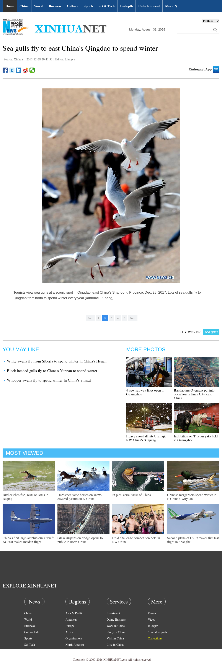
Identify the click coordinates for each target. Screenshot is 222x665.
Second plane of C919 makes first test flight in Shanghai (193, 540)
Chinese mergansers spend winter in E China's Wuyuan (191, 496)
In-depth (126, 5)
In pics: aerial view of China (131, 494)
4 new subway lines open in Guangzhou (145, 392)
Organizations (73, 638)
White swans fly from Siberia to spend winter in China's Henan (56, 361)
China (24, 5)
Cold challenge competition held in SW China (136, 540)
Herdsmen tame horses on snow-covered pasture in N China (79, 496)
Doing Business (116, 619)
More (171, 5)
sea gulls (211, 332)
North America (74, 644)
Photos (152, 613)
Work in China (116, 626)
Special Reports (157, 632)
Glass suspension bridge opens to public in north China (80, 540)
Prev (90, 318)
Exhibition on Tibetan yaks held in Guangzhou (196, 438)
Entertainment (149, 5)
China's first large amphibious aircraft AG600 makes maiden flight (28, 540)
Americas (71, 619)
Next (132, 318)
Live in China (115, 644)
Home (9, 5)
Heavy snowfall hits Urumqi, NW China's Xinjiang (146, 438)
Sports (88, 5)
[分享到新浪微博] (25, 70)
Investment (113, 613)
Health (28, 651)
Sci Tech (29, 644)
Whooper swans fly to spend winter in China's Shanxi (49, 380)
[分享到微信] (32, 70)
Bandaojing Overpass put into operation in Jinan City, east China (194, 394)
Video (151, 619)
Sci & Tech (107, 5)
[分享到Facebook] (5, 70)
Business (55, 5)
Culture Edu (31, 632)
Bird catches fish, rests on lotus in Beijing (25, 496)
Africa (69, 632)
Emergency (114, 651)
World (38, 5)
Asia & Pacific (74, 613)
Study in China (116, 632)
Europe (69, 626)
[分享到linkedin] (18, 70)
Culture (72, 5)
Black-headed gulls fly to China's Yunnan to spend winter (52, 370)
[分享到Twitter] (12, 70)
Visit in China (115, 638)
